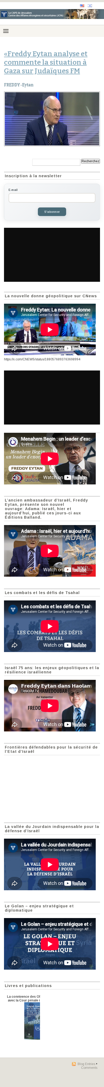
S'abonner (52, 211)
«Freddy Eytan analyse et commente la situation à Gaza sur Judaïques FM (45, 62)
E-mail (13, 189)
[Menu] (6, 31)
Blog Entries (86, 1064)
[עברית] (90, 5)
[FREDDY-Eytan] (52, 118)
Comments (89, 1068)
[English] (82, 5)
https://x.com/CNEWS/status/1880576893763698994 (42, 359)
